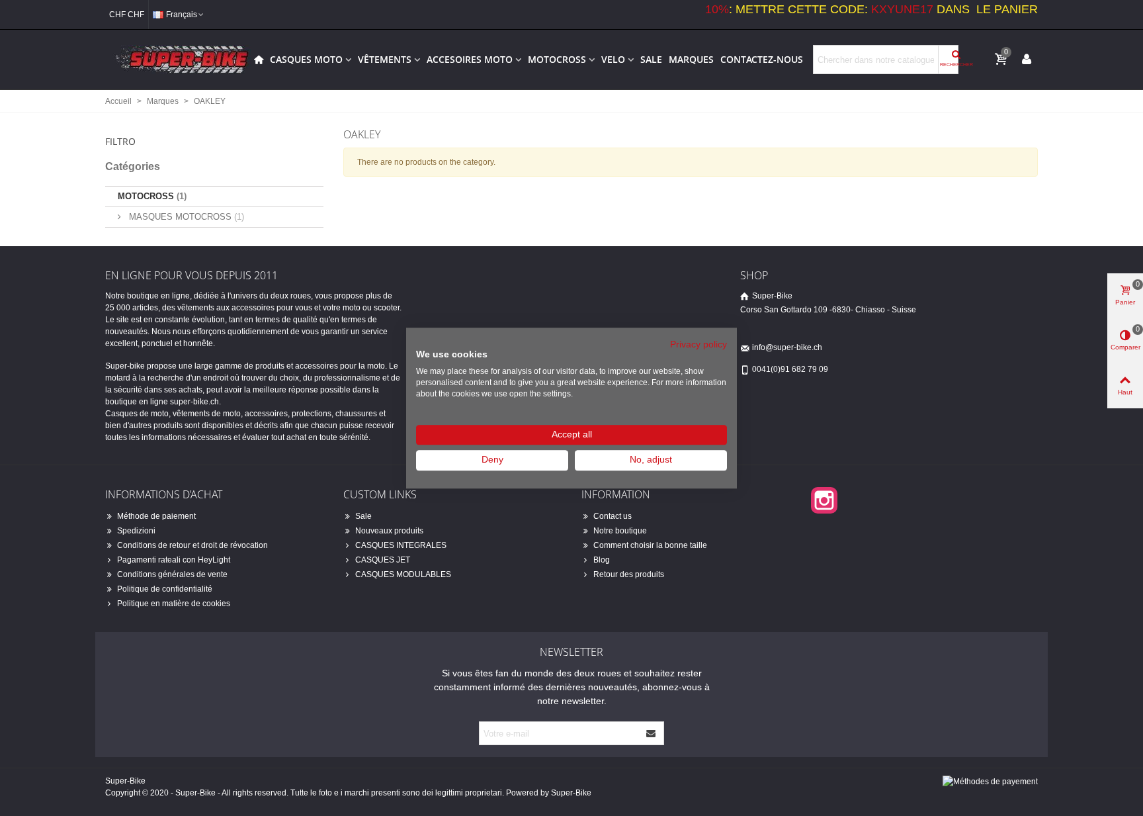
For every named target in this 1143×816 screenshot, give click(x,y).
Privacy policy (698, 344)
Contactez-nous (761, 59)
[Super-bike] (178, 59)
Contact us (612, 516)
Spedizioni (136, 530)
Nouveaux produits (389, 530)
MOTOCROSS (557, 59)
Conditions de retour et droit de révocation (192, 545)
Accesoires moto (470, 59)
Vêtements (384, 59)
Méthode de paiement (156, 516)
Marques (691, 59)
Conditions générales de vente (172, 574)
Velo (613, 59)
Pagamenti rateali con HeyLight (173, 560)
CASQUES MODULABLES (403, 574)
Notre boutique (620, 530)
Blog (601, 560)
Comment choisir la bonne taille (650, 545)
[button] (214, 137)
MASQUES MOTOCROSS (185, 217)
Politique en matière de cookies (173, 603)
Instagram (824, 500)
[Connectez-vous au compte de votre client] (1026, 59)
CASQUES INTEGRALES (400, 545)
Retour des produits (628, 574)
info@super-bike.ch (787, 347)
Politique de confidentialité (164, 589)
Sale (651, 59)
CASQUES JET (382, 560)
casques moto (306, 59)
